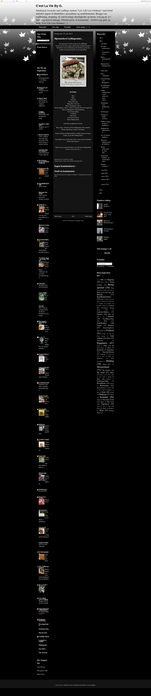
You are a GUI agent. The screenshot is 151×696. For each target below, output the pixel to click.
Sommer (72, 161)
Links (109, 356)
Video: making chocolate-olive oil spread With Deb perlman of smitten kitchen (43, 140)
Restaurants (104, 385)
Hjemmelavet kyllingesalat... (105, 66)
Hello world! (42, 186)
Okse (98, 379)
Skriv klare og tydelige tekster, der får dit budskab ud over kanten (44, 311)
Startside (42, 27)
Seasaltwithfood (44, 240)
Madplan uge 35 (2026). (44, 128)
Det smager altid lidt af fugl (42, 322)
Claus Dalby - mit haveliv (43, 293)
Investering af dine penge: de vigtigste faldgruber (43, 103)
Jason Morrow (83, 685)
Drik (98, 316)
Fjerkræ (60, 161)
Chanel (104, 301)
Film (105, 321)
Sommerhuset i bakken (44, 355)
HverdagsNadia (43, 625)
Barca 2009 (104, 282)
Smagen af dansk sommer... (104, 117)
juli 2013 (104, 44)
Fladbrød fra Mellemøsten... (105, 130)
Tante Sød (42, 456)
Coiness (109, 303)
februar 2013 (105, 179)
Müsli (112, 372)
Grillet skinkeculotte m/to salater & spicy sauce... (105, 95)
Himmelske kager (42, 473)
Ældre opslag (88, 216)
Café (107, 299)
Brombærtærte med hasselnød (43, 286)
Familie (111, 316)
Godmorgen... (105, 112)
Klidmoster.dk (44, 168)
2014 (101, 38)
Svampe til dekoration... (47, 400)
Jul (113, 345)
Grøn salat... (105, 71)
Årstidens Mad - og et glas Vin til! (44, 259)
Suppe (102, 402)
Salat (68, 161)
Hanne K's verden (42, 497)
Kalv (109, 348)
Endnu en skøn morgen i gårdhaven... (105, 123)
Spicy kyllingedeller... (105, 59)
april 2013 (104, 173)
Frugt (103, 334)
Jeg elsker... (43, 649)
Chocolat (42, 283)
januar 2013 (105, 184)
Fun (110, 334)
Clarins (101, 303)
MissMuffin (43, 409)
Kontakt (67, 27)
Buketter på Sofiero (47, 231)
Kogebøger (110, 350)
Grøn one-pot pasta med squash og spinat (44, 197)
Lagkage (102, 354)
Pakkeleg (108, 379)
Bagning (110, 279)
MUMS (41, 306)
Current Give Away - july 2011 (108, 214)
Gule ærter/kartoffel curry (47, 328)
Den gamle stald (42, 670)
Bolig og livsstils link (104, 292)
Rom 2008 (111, 388)
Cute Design (41, 667)
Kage (102, 348)
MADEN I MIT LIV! (44, 124)
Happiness (102, 343)
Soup (98, 400)
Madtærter (100, 358)
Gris (108, 338)
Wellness (111, 408)
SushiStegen (43, 489)
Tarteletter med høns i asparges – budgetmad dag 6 (44, 387)
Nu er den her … (47, 297)
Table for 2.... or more (43, 205)
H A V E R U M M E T (43, 585)
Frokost (64, 161)
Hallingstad (43, 645)
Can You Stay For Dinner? (43, 150)
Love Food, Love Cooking (43, 599)
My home (101, 372)
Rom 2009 (102, 390)
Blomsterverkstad (44, 225)
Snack (112, 394)
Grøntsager (100, 340)
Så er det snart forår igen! (43, 545)
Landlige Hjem (44, 636)
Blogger (93, 685)
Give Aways (101, 336)
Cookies (111, 305)
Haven (98, 345)
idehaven (42, 424)
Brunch (99, 294)
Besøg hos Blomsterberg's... (109, 223)
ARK (101, 280)
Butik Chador (43, 396)
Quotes (112, 383)
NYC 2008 (111, 375)
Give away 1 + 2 (83, 27)
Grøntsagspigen (44, 552)
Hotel (105, 345)
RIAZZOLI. (43, 510)
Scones (112, 392)
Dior (109, 314)
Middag (110, 360)
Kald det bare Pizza (46, 557)
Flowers (111, 325)
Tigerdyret (105, 404)
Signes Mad (43, 98)
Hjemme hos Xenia (43, 193)
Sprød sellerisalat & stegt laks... (105, 150)
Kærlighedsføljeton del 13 (44, 612)
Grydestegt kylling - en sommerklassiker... (105, 158)
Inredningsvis (43, 74)
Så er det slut (42, 491)
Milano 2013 (107, 364)
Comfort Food (101, 306)
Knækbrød (100, 350)
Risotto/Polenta (101, 388)
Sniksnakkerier (44, 367)
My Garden (106, 370)
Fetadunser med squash (43, 91)
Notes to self (102, 375)
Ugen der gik (101, 406)
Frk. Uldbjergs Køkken (44, 567)
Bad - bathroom (47, 359)
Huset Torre (41, 674)
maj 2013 (104, 170)
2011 (101, 193)
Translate (111, 266)
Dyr (104, 316)
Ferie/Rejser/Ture (108, 319)
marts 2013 (105, 176)
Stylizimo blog (44, 629)
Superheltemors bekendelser (44, 609)
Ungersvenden (43, 542)
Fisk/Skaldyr (102, 323)
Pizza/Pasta (101, 383)
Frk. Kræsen (43, 652)
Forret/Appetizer (108, 328)
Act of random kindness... (105, 136)
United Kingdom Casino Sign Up (44, 154)
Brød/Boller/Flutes (104, 297)
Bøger (102, 299)
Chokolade (111, 301)
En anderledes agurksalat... (105, 86)
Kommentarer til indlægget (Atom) (76, 220)
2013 (101, 41)
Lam (110, 354)
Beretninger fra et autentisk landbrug (44, 161)
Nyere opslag (57, 216)
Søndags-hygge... (106, 238)
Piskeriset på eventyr (43, 88)
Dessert (100, 314)
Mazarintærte (47, 501)
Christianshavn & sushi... (108, 230)
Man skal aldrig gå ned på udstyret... (105, 142)
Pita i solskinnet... (105, 75)
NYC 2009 (102, 377)
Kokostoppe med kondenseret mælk (44, 116)
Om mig (55, 27)
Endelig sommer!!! (105, 165)
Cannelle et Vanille (42, 641)
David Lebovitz (44, 134)
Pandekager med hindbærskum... (105, 106)
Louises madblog (42, 112)
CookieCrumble (44, 440)
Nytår (109, 377)
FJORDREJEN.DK (44, 184)
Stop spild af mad (78, 161)
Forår (101, 331)
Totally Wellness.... (107, 205)
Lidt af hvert (100, 356)
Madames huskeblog (42, 620)
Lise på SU (42, 527)
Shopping (102, 394)
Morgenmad (103, 366)
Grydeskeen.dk (44, 383)
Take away (110, 402)
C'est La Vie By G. (49, 6)
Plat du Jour (43, 633)
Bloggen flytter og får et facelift (43, 602)
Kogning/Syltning (108, 352)
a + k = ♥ (42, 337)
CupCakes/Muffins (103, 312)
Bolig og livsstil (108, 290)
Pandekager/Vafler (103, 381)
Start (73, 216)
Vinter (104, 408)
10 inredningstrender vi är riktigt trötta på (44, 79)
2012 (101, 190)
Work (101, 410)
